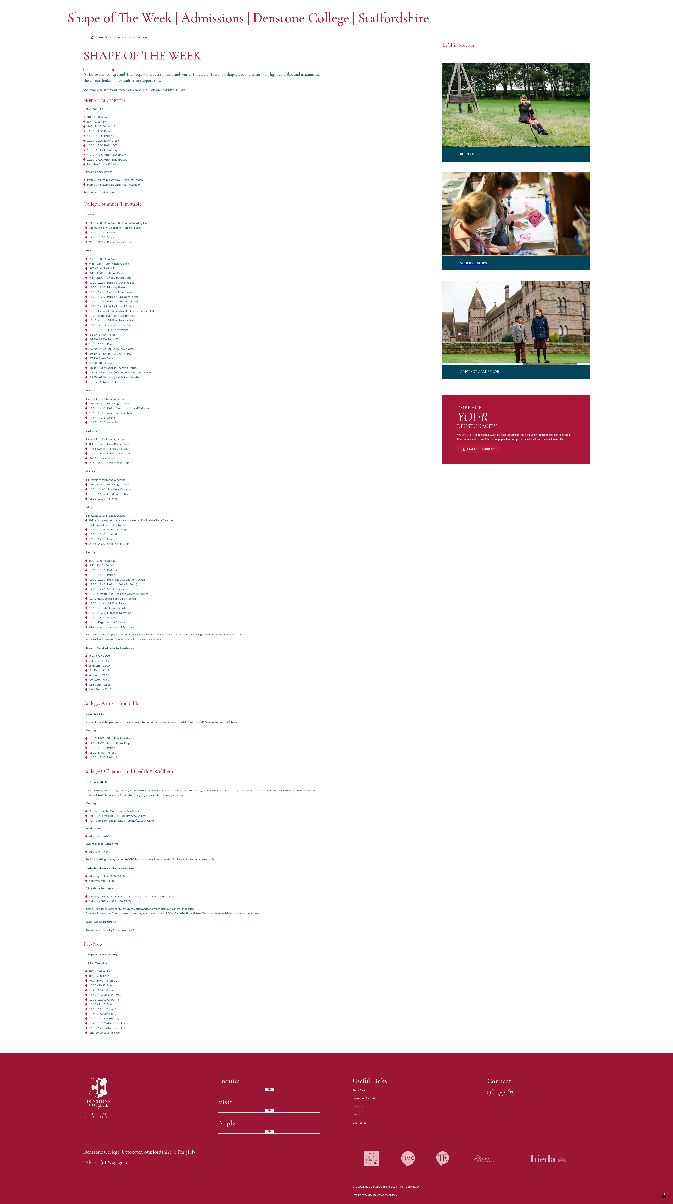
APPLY (596, 18)
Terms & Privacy (409, 1186)
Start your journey (481, 449)
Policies (357, 1114)
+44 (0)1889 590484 (111, 1162)
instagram (501, 1092)
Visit (225, 1102)
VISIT (578, 18)
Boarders (115, 227)
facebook (490, 1092)
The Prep (133, 74)
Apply (226, 1123)
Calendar (358, 1106)
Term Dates (360, 1090)
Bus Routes (359, 1122)
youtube (511, 1092)
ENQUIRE (559, 18)
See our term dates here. (99, 192)
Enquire (229, 1081)
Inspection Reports (364, 1098)
